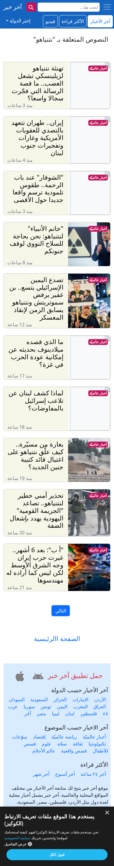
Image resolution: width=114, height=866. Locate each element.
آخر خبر (13, 7)
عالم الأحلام (43, 751)
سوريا (29, 706)
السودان (17, 699)
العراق (100, 706)
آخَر (27, 713)
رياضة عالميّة (64, 737)
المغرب (80, 706)
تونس (46, 706)
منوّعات (19, 737)
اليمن (62, 706)
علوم (46, 744)
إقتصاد (39, 737)
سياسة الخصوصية (17, 837)
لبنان (70, 713)
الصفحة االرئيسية (57, 638)
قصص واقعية (74, 751)
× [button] (107, 813)
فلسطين (88, 713)
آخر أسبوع (65, 774)
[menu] (107, 7)
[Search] (31, 7)
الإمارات (80, 699)
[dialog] (57, 836)
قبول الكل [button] (56, 854)
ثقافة (78, 744)
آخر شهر (41, 774)
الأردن (100, 699)
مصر (41, 713)
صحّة (62, 744)
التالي (60, 611)
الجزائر (60, 699)
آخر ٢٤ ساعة (93, 774)
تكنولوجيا (97, 744)
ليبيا (55, 713)
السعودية (39, 699)
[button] (37, 675)
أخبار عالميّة (98, 68)
